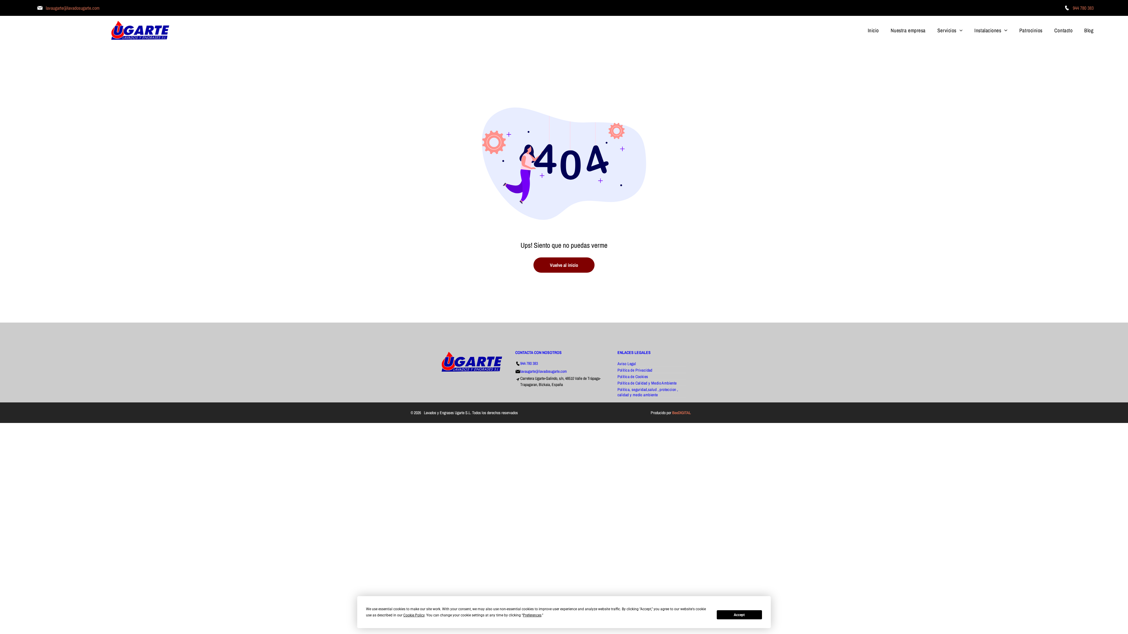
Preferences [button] (532, 615)
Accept (739, 615)
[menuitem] (873, 30)
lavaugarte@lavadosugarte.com (543, 371)
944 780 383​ (529, 363)
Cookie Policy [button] (413, 615)
